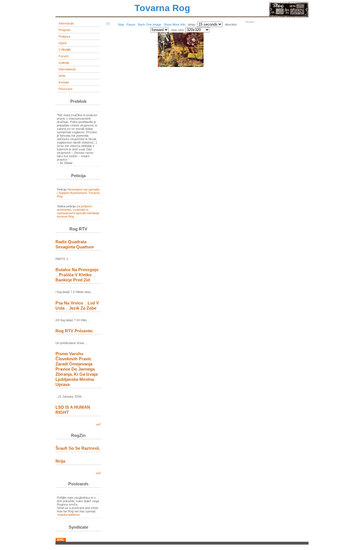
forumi (63, 56)
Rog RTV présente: (74, 330)
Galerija (64, 62)
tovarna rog (162, 8)
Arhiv (62, 75)
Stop (121, 24)
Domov (250, 21)
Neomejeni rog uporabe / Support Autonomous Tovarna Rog (78, 193)
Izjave (63, 43)
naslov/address (69, 514)
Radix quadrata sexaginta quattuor (74, 244)
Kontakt (64, 82)
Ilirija (60, 461)
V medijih (65, 49)
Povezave (66, 89)
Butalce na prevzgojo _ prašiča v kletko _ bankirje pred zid (76, 274)
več (98, 424)
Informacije (66, 23)
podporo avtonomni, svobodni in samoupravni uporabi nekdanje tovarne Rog (78, 211)
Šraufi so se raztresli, (77, 448)
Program (65, 30)
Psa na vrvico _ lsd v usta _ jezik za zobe (77, 305)
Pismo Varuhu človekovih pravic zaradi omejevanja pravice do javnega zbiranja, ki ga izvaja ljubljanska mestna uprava (76, 369)
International (67, 69)
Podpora (64, 36)
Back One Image (150, 24)
